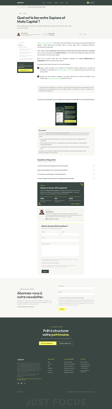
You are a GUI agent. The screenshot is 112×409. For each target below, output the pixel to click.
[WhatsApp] (24, 383)
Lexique (61, 2)
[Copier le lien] (94, 34)
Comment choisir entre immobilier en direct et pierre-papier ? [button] (53, 166)
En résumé (20, 45)
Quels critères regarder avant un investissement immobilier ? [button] (53, 170)
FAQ (67, 2)
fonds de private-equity (54, 78)
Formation (49, 2)
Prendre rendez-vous (25, 70)
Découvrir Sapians (76, 203)
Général (25, 13)
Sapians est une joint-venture (45, 43)
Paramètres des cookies (90, 391)
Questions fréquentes (22, 47)
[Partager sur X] (88, 34)
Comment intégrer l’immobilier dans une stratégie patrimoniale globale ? (26, 59)
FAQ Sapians (23, 7)
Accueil (18, 7)
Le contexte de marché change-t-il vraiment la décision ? (25, 56)
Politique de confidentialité (47, 266)
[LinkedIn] (18, 383)
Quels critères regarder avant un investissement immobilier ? (25, 53)
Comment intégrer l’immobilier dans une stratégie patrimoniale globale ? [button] (56, 178)
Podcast (56, 2)
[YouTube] (21, 383)
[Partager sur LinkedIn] (85, 34)
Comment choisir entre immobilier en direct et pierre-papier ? (26, 50)
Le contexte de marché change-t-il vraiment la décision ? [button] (52, 174)
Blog (44, 2)
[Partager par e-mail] (91, 34)
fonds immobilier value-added (65, 70)
